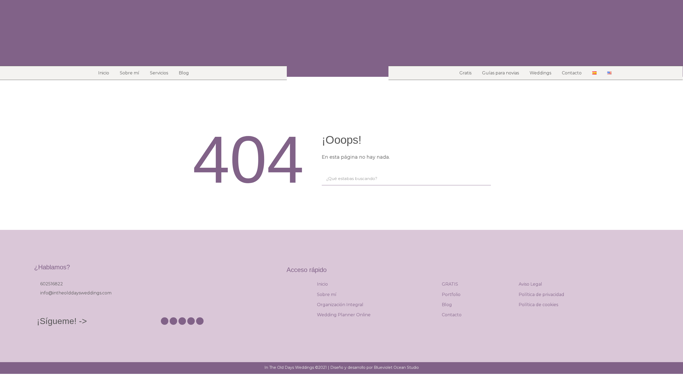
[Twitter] (676, 38)
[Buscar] (484, 178)
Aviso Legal (530, 284)
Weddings (540, 72)
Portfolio (451, 294)
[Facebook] (668, 38)
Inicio (103, 72)
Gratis (465, 72)
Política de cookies (538, 304)
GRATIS (450, 284)
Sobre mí (129, 72)
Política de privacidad (541, 294)
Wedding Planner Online (344, 314)
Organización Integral (340, 304)
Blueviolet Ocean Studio (396, 367)
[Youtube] (659, 38)
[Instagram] (641, 38)
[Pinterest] (650, 38)
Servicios (159, 72)
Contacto (572, 72)
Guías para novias (500, 72)
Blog (184, 72)
